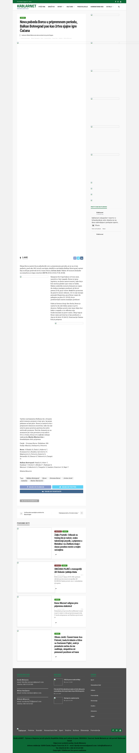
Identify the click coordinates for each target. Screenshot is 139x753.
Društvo (51, 6)
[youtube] (120, 1)
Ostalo (109, 6)
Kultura (70, 6)
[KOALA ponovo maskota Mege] (58, 682)
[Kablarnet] (21, 730)
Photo (97, 225)
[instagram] (118, 1)
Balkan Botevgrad (35, 38)
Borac (42, 38)
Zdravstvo (94, 711)
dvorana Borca (47, 38)
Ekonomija (94, 700)
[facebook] (116, 1)
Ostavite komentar (30, 501)
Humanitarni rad (97, 6)
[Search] (118, 6)
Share (104, 228)
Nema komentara (25, 38)
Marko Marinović (68, 38)
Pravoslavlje (82, 6)
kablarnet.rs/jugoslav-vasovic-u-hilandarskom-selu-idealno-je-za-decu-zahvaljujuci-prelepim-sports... (105, 220)
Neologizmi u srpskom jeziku (71, 698)
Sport (59, 6)
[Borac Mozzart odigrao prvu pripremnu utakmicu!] (34, 611)
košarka (61, 38)
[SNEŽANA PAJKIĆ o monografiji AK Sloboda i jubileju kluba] (36, 577)
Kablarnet (99, 212)
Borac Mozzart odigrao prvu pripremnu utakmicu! (66, 604)
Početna (42, 6)
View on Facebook (96, 228)
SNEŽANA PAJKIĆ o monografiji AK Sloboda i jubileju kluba (68, 570)
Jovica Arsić (55, 38)
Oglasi (92, 716)
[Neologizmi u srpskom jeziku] (58, 700)
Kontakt (39, 730)
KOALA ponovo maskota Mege (72, 679)
